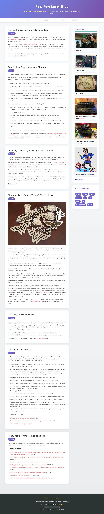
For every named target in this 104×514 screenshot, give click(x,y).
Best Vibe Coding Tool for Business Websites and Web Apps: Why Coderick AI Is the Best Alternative (36, 457)
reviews (92, 194)
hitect (51, 324)
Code (25, 11)
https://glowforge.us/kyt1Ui (33, 301)
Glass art (31, 11)
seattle (77, 201)
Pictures (65, 20)
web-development (80, 204)
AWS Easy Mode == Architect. (21, 314)
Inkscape (32, 290)
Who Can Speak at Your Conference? (85, 174)
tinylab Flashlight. (80, 70)
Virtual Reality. (79, 50)
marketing (78, 197)
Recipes (56, 20)
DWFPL (61, 504)
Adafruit (20, 39)
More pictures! (78, 179)
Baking (41, 11)
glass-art (90, 204)
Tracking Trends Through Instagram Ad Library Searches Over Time (28, 465)
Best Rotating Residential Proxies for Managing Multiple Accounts (27, 472)
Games (36, 11)
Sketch (12, 290)
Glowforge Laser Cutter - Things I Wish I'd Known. (31, 195)
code (90, 197)
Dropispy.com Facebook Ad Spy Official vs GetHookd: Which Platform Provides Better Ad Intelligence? (37, 467)
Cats (45, 11)
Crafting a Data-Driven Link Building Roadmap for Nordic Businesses (28, 478)
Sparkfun (13, 39)
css (85, 197)
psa (83, 201)
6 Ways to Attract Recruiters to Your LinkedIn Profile (24, 418)
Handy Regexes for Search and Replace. (26, 435)
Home (28, 20)
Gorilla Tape (11, 274)
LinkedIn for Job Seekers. (19, 349)
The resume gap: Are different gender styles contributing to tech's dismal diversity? (32, 421)
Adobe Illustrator (42, 292)
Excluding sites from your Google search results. (30, 150)
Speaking (37, 20)
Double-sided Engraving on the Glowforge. (28, 67)
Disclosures (48, 498)
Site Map (56, 498)
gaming (85, 194)
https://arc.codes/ (42, 338)
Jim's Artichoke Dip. (81, 93)
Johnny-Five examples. (29, 44)
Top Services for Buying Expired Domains (21, 475)
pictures (78, 194)
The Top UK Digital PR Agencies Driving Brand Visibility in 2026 (26, 462)
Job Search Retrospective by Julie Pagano (21, 424)
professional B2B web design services (23, 54)
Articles (46, 20)
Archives (75, 20)
